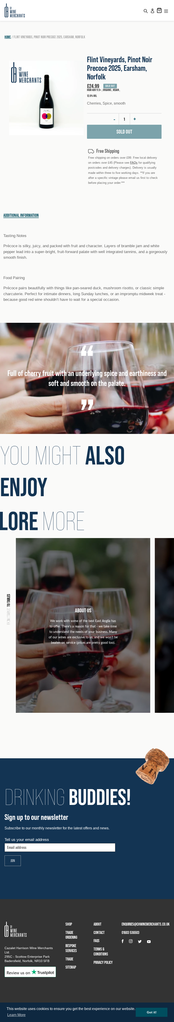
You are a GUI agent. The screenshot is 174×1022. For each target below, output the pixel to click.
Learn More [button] (16, 1015)
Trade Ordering (71, 935)
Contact (99, 932)
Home (8, 37)
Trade (69, 959)
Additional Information (21, 215)
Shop (68, 924)
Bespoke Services (71, 948)
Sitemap (70, 967)
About (98, 924)
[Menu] (166, 10)
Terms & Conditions (101, 951)
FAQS (96, 940)
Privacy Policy (103, 962)
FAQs (134, 162)
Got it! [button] (152, 1012)
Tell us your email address (27, 840)
